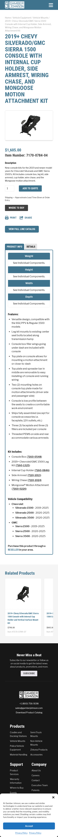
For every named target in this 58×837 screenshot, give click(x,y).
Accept (29, 826)
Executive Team (40, 785)
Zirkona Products (38, 749)
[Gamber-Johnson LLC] (15, 4)
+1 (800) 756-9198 (29, 703)
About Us (36, 770)
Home (8, 17)
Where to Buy (16, 207)
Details (31, 246)
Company (39, 764)
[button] (53, 797)
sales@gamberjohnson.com (29, 708)
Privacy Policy (21, 833)
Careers (35, 775)
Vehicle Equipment (22, 17)
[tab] (14, 247)
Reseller (13, 549)
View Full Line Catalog (22, 229)
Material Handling (18, 754)
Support (16, 764)
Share (28, 217)
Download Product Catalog (29, 712)
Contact (36, 780)
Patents (35, 790)
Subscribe (29, 673)
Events (13, 792)
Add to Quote (30, 188)
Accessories (36, 754)
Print (13, 217)
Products (17, 726)
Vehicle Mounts (40, 17)
